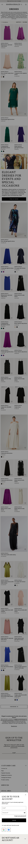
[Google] (4, 830)
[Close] (25, 795)
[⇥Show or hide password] (25, 813)
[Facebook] (9, 830)
